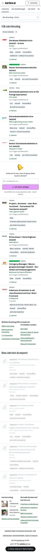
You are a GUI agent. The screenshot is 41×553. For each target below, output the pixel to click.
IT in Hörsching (7, 335)
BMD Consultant (26, 513)
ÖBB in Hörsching (8, 326)
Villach (27, 305)
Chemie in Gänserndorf (28, 517)
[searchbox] (20, 17)
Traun (12, 396)
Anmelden (34, 3)
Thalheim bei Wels (16, 461)
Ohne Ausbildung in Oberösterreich (27, 339)
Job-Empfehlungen (18, 9)
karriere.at (25, 500)
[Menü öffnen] (2, 3)
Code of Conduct (31, 536)
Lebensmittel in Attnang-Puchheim (29, 521)
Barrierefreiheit (18, 536)
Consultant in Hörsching (11, 339)
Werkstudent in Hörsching (7, 331)
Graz (15, 128)
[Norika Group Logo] (20, 544)
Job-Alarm (31, 9)
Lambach (17, 249)
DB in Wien (24, 329)
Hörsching (15, 26)
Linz (11, 79)
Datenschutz (8, 536)
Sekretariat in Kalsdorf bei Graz (29, 509)
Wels (11, 52)
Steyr (19, 487)
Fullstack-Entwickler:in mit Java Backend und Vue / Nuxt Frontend (23, 293)
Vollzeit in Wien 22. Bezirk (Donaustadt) (29, 333)
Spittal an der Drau (17, 305)
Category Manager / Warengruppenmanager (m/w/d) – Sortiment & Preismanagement (24, 267)
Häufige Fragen (10, 531)
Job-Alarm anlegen (21, 187)
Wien (12, 249)
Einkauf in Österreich (28, 344)
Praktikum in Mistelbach (29, 504)
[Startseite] (11, 3)
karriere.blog (7, 497)
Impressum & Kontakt (24, 531)
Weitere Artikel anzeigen (10, 519)
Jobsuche (5, 9)
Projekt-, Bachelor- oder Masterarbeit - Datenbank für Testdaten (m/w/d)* (23, 206)
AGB (34, 531)
